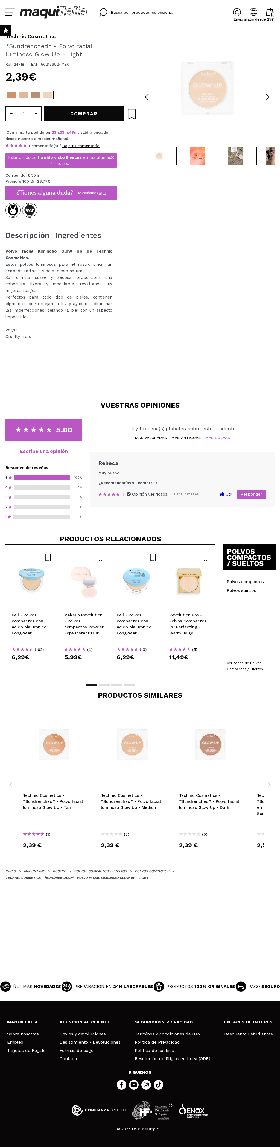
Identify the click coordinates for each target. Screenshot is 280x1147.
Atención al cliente (85, 1022)
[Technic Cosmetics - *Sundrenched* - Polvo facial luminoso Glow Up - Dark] (35, 95)
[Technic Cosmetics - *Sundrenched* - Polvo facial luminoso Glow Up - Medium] (23, 95)
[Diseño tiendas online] (193, 1110)
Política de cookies (154, 1050)
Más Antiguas (186, 438)
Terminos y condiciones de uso (167, 1034)
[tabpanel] (207, 87)
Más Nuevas (217, 438)
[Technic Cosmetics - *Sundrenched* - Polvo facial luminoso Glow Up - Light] (47, 95)
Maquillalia (22, 1022)
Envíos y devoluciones (83, 1034)
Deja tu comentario (81, 146)
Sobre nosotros (23, 1034)
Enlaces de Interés (248, 1022)
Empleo (15, 1042)
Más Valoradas (151, 438)
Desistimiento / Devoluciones (90, 1042)
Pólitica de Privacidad (157, 1042)
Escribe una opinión (44, 451)
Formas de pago (77, 1050)
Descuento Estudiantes (248, 1034)
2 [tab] (104, 685)
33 (62, 132)
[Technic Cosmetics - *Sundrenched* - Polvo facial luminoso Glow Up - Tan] (11, 95)
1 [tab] (91, 685)
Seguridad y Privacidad (164, 1022)
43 (71, 132)
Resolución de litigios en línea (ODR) (172, 1059)
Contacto (69, 1059)
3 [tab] (116, 685)
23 (54, 132)
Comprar (31, 667)
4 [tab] (129, 685)
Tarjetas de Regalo (26, 1050)
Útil (228, 494)
